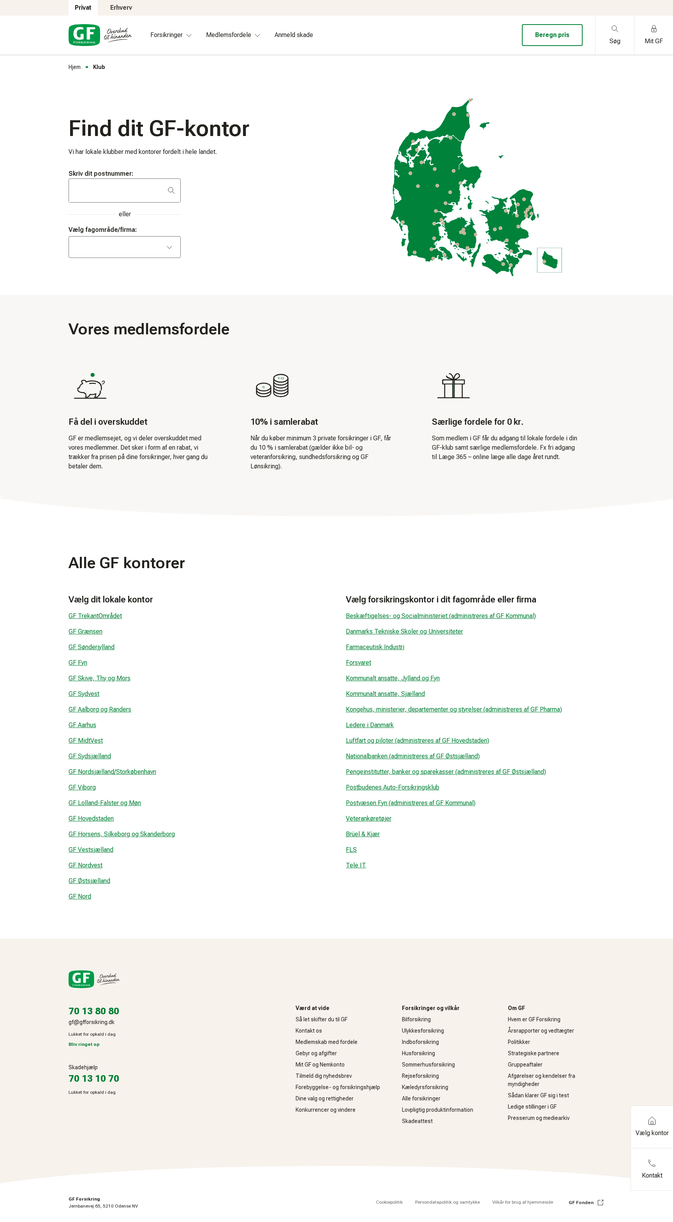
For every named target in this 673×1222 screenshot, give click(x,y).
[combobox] (125, 247)
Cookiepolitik (389, 1202)
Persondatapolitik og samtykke (447, 1202)
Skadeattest (417, 1121)
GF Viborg (82, 787)
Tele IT (356, 865)
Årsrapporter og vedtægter (541, 1031)
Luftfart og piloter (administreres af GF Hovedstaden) (417, 740)
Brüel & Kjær (363, 834)
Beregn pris (552, 35)
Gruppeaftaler (525, 1064)
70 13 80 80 (94, 1011)
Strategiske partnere (533, 1053)
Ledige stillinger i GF (532, 1107)
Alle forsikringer (421, 1098)
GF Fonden (581, 1202)
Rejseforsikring (420, 1076)
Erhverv (121, 7)
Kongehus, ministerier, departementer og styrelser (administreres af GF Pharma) (454, 709)
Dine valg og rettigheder (325, 1098)
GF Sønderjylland (92, 647)
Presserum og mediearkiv (538, 1118)
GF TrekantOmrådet (95, 616)
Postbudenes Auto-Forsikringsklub (392, 787)
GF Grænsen (85, 631)
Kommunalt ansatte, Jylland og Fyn (393, 678)
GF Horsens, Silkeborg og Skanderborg (122, 834)
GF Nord (80, 896)
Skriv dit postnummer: (101, 173)
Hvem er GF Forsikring (534, 1019)
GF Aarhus (82, 725)
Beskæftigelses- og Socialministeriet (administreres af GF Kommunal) (441, 616)
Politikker (519, 1042)
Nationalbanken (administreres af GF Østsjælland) (413, 756)
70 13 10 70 (94, 1078)
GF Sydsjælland (90, 756)
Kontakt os (309, 1031)
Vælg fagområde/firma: (103, 229)
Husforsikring (418, 1053)
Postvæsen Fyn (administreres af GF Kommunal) (411, 803)
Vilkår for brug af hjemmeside (522, 1202)
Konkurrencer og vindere (326, 1110)
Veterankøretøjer (368, 818)
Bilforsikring (416, 1019)
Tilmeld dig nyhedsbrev (324, 1076)
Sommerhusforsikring (428, 1064)
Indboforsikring (420, 1042)
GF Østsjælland (89, 881)
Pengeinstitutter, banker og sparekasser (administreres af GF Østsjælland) (446, 771)
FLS (351, 849)
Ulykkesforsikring (423, 1031)
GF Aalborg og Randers (100, 709)
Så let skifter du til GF (321, 1019)
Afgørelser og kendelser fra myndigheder (541, 1080)
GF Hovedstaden (91, 818)
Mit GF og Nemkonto (320, 1064)
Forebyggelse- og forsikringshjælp (338, 1087)
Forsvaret (358, 662)
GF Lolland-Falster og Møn (105, 803)
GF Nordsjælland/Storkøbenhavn (112, 771)
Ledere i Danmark (370, 725)
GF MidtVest (86, 740)
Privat (83, 7)
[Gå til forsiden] (100, 35)
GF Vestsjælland (91, 849)
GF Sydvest (84, 694)
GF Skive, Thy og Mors (99, 678)
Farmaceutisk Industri (375, 647)
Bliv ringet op (84, 1044)
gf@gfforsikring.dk (92, 1022)
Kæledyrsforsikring (425, 1087)
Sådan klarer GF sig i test (538, 1095)
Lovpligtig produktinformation (437, 1110)
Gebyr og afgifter (316, 1053)
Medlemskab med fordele (327, 1042)
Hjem (75, 67)
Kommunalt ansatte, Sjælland (385, 694)
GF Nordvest (85, 865)
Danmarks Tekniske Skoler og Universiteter (404, 631)
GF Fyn (78, 662)
